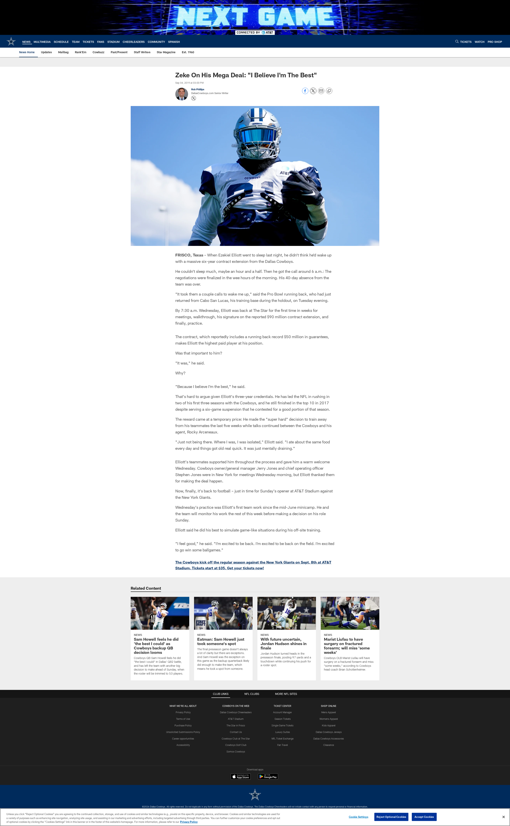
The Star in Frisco (236, 725)
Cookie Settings (358, 816)
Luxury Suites (282, 732)
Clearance (328, 744)
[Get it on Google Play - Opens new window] (268, 778)
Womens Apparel (329, 718)
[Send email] (321, 93)
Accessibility (183, 744)
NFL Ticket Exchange (282, 738)
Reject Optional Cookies (391, 816)
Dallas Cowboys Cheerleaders (236, 712)
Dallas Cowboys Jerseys (329, 732)
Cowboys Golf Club (235, 744)
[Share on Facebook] (305, 93)
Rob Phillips (197, 89)
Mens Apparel (328, 712)
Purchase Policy (183, 725)
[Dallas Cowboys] (255, 795)
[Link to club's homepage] (11, 41)
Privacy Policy (183, 712)
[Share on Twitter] (313, 93)
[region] (255, 817)
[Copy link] (329, 91)
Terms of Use (183, 718)
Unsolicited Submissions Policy (183, 732)
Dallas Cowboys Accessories (328, 738)
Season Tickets (283, 718)
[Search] (457, 41)
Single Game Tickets (282, 725)
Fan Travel (282, 744)
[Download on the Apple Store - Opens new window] (241, 777)
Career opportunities (183, 738)
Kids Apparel (328, 725)
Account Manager (282, 712)
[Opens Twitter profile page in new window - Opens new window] (193, 98)
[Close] (503, 816)
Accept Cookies (424, 816)
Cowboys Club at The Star (236, 738)
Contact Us (236, 732)
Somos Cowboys (236, 751)
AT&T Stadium (236, 718)
